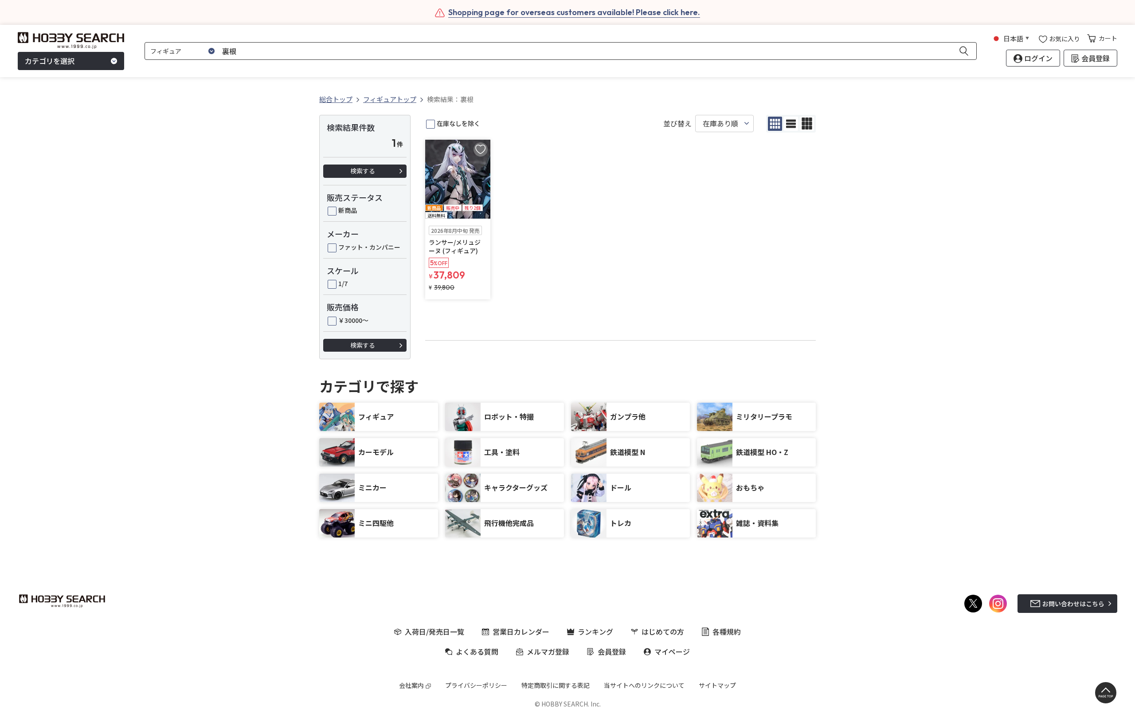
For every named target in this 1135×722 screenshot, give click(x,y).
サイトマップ (717, 685)
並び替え (677, 123)
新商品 (347, 210)
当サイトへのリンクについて (644, 685)
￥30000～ (353, 320)
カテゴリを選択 (49, 61)
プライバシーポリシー (476, 685)
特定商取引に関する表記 (555, 685)
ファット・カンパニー (369, 247)
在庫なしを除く (458, 123)
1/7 (343, 283)
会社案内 (411, 685)
